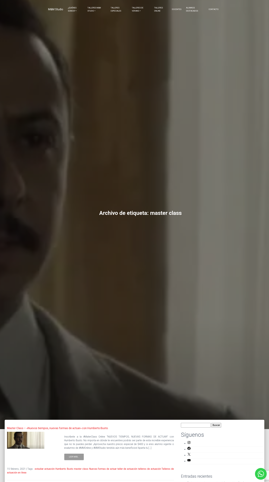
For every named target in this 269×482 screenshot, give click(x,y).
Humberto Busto (64, 468)
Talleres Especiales (116, 9)
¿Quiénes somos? (72, 9)
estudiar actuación (45, 468)
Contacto (214, 9)
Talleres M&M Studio (94, 9)
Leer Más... (74, 457)
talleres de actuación (149, 468)
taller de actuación (127, 468)
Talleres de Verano (137, 9)
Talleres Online (158, 9)
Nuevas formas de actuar (103, 468)
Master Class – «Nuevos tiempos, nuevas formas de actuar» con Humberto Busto (57, 428)
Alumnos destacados (192, 9)
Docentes (176, 9)
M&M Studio (55, 9)
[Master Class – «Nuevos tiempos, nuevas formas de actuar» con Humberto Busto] (25, 440)
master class (81, 468)
